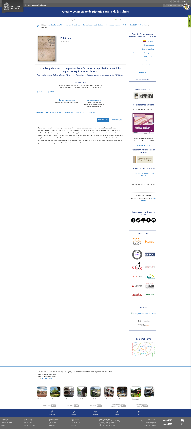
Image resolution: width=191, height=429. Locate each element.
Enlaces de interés (146, 65)
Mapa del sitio (75, 419)
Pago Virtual (4, 424)
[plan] (143, 99)
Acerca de (149, 61)
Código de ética (149, 57)
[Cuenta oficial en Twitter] (176, 1)
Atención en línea (76, 422)
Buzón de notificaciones (29, 425)
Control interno (27, 424)
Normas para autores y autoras (143, 53)
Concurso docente (28, 422)
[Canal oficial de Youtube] (178, 1)
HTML (52, 92)
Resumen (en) (117, 120)
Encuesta (51, 424)
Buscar (143, 72)
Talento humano (28, 419)
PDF (40, 92)
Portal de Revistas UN (55, 25)
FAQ (73, 421)
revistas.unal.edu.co (36, 5)
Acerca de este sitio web (150, 424)
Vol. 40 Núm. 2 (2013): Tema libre (135, 25)
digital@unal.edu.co (151, 422)
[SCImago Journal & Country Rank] (143, 313)
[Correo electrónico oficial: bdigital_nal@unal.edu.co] (171, 1)
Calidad (3, 425)
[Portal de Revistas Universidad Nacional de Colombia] (38, 26)
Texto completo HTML (53, 112)
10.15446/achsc (46, 378)
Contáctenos (75, 424)
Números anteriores (113, 25)
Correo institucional (54, 419)
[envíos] (143, 134)
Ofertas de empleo (28, 421)
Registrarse (74, 20)
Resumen (39, 112)
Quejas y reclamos (53, 422)
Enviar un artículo (142, 80)
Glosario (74, 425)
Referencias (69, 112)
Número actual (149, 45)
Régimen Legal (5, 419)
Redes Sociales (53, 421)
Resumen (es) (103, 120)
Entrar (120, 20)
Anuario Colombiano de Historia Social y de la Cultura (95, 11)
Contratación (4, 421)
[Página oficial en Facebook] (174, 1)
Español (150, 41)
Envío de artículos (143, 145)
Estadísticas (80, 112)
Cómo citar (91, 112)
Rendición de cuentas (6, 422)
